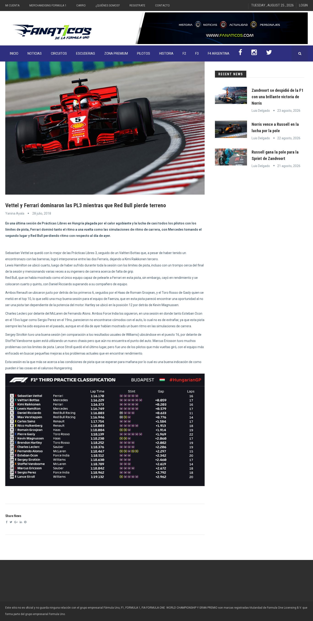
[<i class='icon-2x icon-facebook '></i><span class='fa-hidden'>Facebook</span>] (240, 53)
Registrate (137, 5)
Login (303, 5)
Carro (81, 5)
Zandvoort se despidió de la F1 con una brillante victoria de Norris (277, 97)
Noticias (34, 53)
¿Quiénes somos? (108, 5)
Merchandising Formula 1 (47, 5)
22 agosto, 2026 (288, 138)
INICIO (14, 53)
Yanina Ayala (14, 213)
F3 (197, 53)
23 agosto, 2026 (288, 110)
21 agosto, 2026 (288, 166)
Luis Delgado (261, 110)
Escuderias (85, 53)
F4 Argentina (218, 53)
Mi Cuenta (12, 5)
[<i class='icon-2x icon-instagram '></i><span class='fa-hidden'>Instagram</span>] (254, 53)
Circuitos (59, 53)
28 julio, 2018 (41, 213)
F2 (184, 53)
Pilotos (143, 53)
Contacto (162, 5)
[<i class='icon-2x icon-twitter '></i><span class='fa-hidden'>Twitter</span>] (269, 53)
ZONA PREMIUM (116, 53)
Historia (166, 53)
